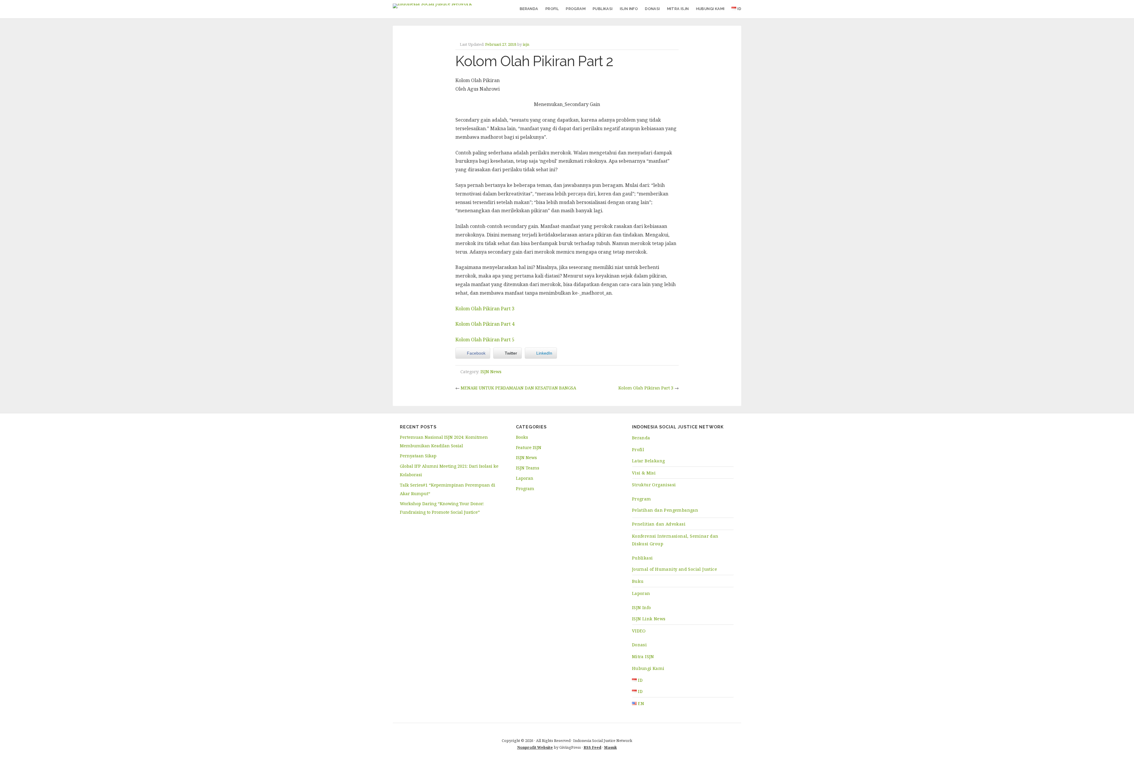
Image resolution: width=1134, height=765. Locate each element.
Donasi (652, 8)
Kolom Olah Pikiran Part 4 (484, 324)
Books (522, 437)
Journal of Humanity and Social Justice (674, 569)
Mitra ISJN (678, 8)
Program (576, 8)
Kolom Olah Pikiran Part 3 (484, 308)
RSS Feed (592, 747)
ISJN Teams (527, 468)
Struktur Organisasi (654, 484)
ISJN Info (629, 8)
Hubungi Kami (710, 8)
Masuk (610, 747)
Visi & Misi (644, 473)
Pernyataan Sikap (418, 456)
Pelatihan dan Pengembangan (665, 510)
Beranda (529, 8)
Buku (638, 581)
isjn (526, 44)
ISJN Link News (649, 619)
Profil (552, 8)
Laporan (524, 478)
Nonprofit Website (535, 747)
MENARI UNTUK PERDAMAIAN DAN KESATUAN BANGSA (518, 388)
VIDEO (639, 631)
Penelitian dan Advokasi (658, 524)
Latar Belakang (648, 461)
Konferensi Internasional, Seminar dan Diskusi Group (675, 540)
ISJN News (490, 371)
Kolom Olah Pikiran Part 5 (484, 339)
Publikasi (603, 8)
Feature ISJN (528, 447)
